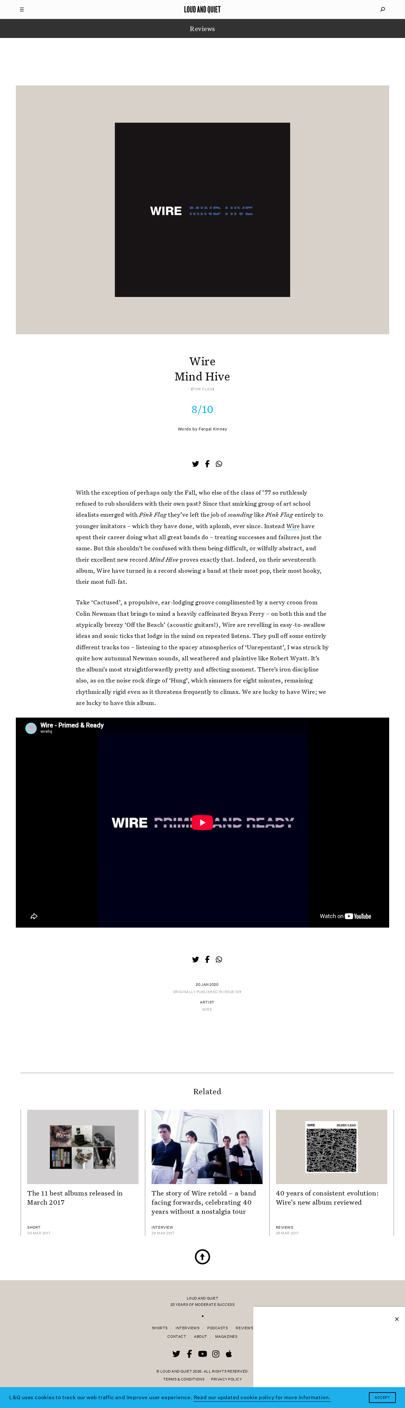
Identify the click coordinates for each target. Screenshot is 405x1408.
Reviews (244, 1328)
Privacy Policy (226, 1379)
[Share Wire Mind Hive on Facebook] (208, 464)
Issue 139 (232, 992)
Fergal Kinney (213, 429)
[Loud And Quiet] (202, 9)
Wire (293, 526)
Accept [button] (382, 1397)
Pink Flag (202, 389)
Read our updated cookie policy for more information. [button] (262, 1397)
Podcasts (217, 1328)
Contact (176, 1336)
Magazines (226, 1336)
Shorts (160, 1328)
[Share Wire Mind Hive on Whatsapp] (219, 464)
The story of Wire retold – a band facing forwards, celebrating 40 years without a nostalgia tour (204, 1202)
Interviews (187, 1328)
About (200, 1336)
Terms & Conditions (183, 1379)
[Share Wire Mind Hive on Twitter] (196, 464)
